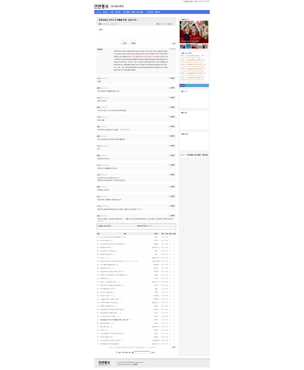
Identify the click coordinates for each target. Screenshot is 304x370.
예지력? (102, 330)
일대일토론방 (117, 6)
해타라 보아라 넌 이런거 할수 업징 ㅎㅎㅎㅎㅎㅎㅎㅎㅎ (117, 261)
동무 (98, 196)
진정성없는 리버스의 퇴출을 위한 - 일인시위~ (114, 320)
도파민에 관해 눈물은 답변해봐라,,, (111, 285)
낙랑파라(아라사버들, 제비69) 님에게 (112, 309)
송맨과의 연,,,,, (104, 278)
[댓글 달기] (171, 78)
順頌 (100, 24)
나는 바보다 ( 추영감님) (107, 251)
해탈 (98, 216)
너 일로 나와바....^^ (106, 295)
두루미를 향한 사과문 (107, 289)
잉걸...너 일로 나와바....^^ (114, 299)
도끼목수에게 (104, 240)
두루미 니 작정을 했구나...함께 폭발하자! (113, 275)
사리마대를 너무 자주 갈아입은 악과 (111, 333)
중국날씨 (200, 1)
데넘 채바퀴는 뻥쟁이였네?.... (109, 313)
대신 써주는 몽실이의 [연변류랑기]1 (111, 237)
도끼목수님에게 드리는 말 (108, 302)
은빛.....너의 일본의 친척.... (108, 282)
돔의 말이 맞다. (105, 326)
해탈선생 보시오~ (105, 268)
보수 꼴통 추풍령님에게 (107, 264)
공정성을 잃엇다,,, (106, 323)
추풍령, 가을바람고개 (107, 306)
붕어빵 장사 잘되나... (106, 254)
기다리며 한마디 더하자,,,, (108, 316)
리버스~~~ (103, 258)
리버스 (99, 78)
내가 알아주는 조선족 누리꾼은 (110, 340)
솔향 (98, 126)
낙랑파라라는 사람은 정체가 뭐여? (111, 271)
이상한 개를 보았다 (106, 337)
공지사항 (206, 1)
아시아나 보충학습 (106, 292)
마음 (98, 175)
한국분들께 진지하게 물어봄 (109, 344)
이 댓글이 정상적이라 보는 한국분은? (112, 244)
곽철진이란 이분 (105, 247)
